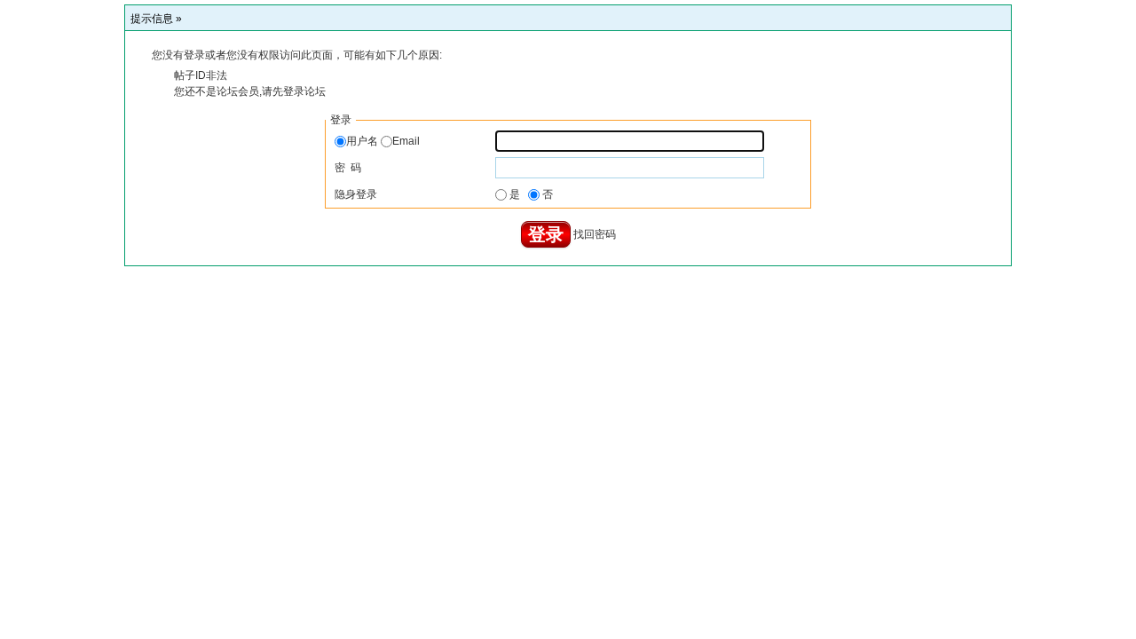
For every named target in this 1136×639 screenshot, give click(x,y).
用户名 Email (383, 141)
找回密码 (594, 234)
